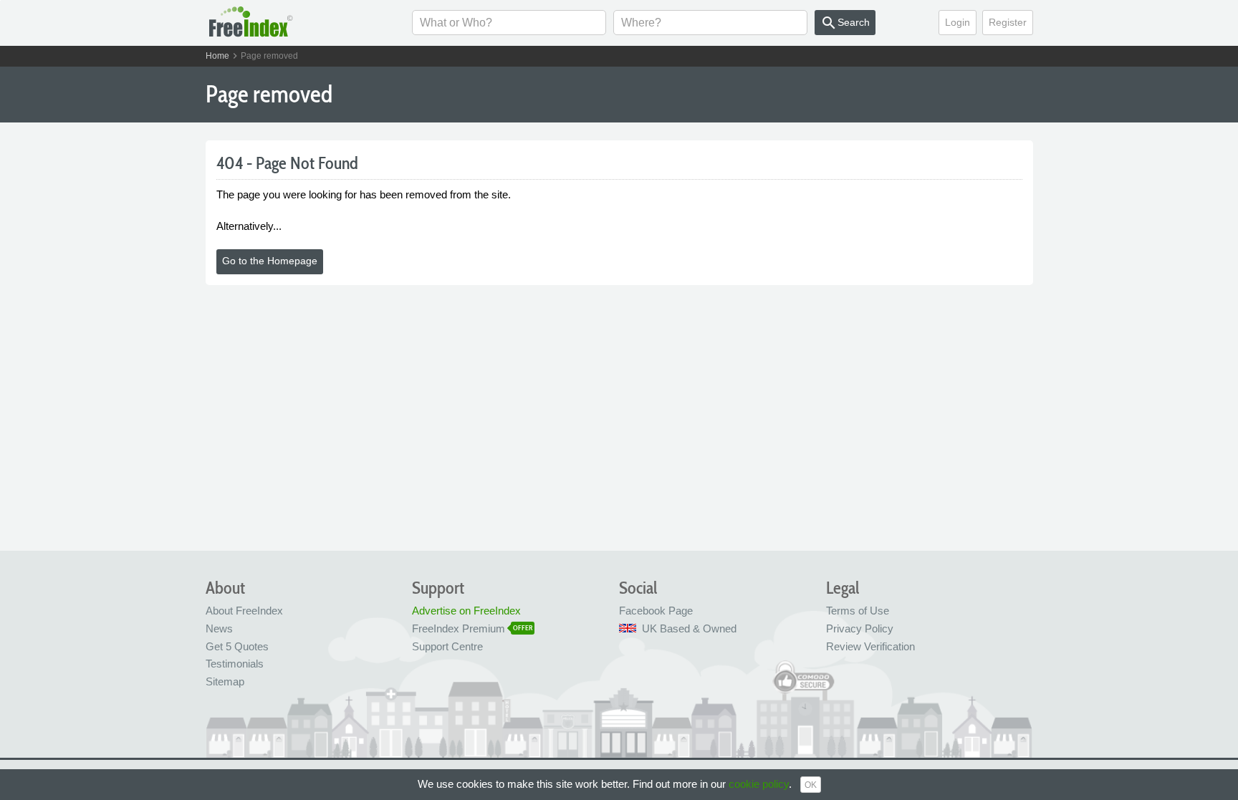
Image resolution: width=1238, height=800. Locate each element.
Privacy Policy (859, 628)
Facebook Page (656, 610)
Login (957, 22)
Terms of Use (857, 610)
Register (1008, 22)
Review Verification (870, 646)
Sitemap (225, 681)
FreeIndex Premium (458, 628)
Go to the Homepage (269, 260)
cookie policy (759, 784)
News (219, 628)
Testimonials (235, 663)
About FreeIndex (244, 610)
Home (217, 56)
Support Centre (447, 646)
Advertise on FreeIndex (466, 610)
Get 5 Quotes (237, 646)
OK (811, 785)
